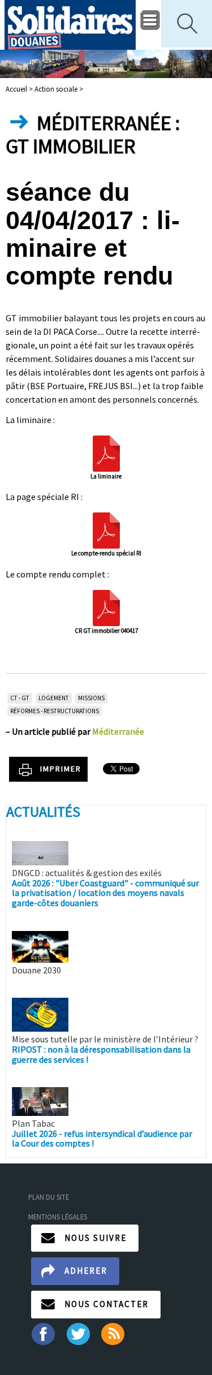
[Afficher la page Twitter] (78, 1332)
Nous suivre (95, 1237)
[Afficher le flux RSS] (113, 1332)
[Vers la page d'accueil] (70, 25)
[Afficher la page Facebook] (42, 1332)
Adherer (85, 1270)
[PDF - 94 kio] (106, 452)
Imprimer (60, 769)
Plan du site (48, 1196)
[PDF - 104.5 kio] (106, 529)
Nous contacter (106, 1304)
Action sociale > (58, 88)
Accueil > (20, 88)
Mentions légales (57, 1216)
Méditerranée (118, 731)
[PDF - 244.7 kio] (106, 606)
